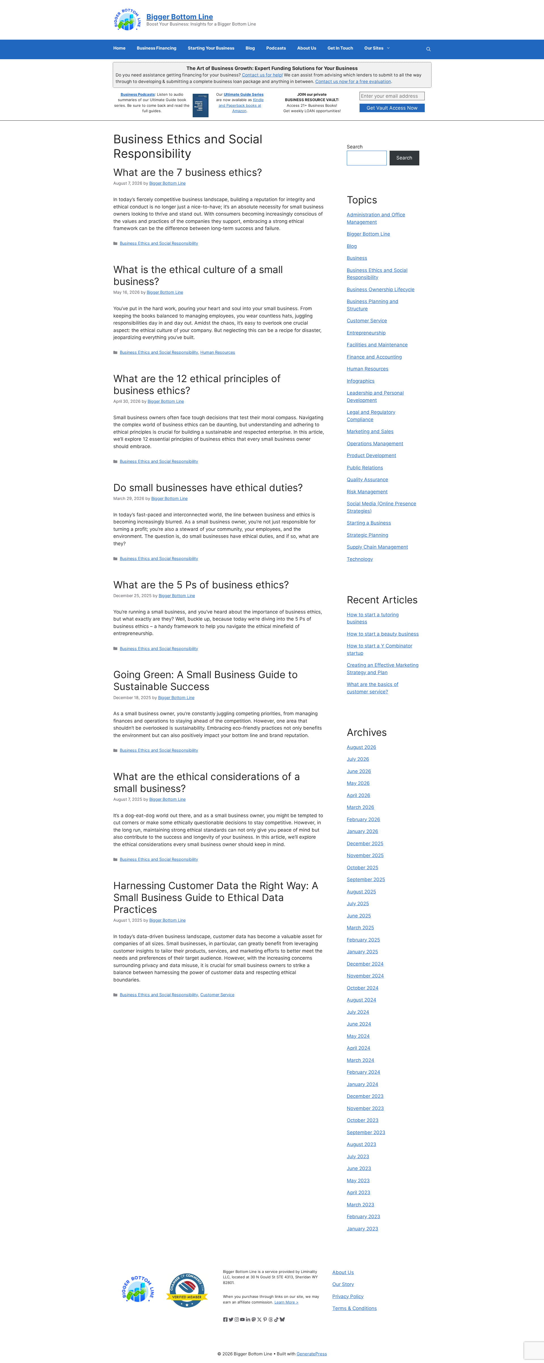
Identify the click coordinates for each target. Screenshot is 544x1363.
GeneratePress (312, 1353)
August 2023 (361, 1144)
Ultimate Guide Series (244, 94)
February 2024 (363, 1072)
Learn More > (287, 1302)
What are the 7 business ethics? (187, 172)
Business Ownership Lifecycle (381, 289)
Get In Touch (340, 48)
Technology (360, 559)
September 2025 (366, 879)
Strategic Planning (367, 535)
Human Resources (217, 352)
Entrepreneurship (366, 333)
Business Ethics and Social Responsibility (159, 243)
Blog (250, 48)
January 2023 (362, 1229)
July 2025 (358, 903)
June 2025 (359, 916)
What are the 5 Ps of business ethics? (201, 585)
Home (119, 48)
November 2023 (365, 1108)
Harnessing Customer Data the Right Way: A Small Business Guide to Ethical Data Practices (215, 897)
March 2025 (360, 927)
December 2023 (365, 1096)
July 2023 (358, 1156)
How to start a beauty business (383, 634)
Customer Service (217, 994)
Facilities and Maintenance (377, 345)
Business (357, 258)
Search (355, 147)
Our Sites (373, 48)
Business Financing (157, 48)
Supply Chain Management (377, 547)
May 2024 (358, 1036)
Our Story (343, 1284)
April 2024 (358, 1048)
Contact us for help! (262, 75)
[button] (428, 49)
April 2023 (358, 1192)
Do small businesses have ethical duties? (208, 487)
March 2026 (360, 807)
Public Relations (365, 467)
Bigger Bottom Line (179, 16)
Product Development (371, 455)
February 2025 (363, 940)
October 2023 (363, 1120)
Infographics (361, 381)
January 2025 (362, 952)
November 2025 (365, 855)
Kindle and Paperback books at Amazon (241, 105)
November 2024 (365, 976)
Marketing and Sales (370, 431)
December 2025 (365, 843)
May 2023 (358, 1180)
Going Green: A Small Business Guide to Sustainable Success (205, 680)
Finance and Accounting (374, 357)
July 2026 (358, 759)
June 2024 (359, 1024)
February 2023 (363, 1216)
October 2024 (363, 988)
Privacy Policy (348, 1296)
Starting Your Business (211, 48)
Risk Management (367, 492)
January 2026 (362, 831)
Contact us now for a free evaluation (353, 81)
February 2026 (363, 819)
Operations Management (375, 443)
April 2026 (358, 795)
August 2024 (361, 1000)
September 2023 (366, 1132)
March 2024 (360, 1060)
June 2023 (359, 1168)
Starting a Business (369, 523)
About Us (306, 48)
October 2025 (362, 867)
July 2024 (358, 1012)
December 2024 (365, 964)
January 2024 (362, 1084)
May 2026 (358, 783)
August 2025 (361, 892)
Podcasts (276, 48)
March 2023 (360, 1204)
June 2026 (359, 771)
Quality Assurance (367, 479)
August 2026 (361, 747)
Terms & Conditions (354, 1308)
